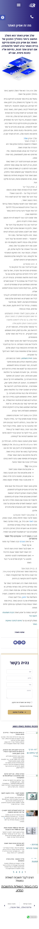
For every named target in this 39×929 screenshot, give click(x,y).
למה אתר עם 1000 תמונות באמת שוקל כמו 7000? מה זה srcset (14, 828)
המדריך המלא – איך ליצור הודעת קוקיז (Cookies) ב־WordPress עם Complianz (13, 775)
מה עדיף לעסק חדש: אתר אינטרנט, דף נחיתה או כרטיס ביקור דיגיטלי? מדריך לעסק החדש (13, 751)
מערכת (22, 541)
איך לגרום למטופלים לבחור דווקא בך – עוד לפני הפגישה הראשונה (12, 811)
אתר (26, 138)
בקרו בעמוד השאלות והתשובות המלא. (19, 888)
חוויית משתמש (27, 358)
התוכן (24, 597)
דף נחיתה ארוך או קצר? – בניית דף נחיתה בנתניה (13, 733)
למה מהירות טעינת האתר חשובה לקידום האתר (14, 844)
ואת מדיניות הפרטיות (26, 706)
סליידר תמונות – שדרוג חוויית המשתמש (15, 860)
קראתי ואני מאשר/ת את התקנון (21, 702)
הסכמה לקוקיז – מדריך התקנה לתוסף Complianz (12, 794)
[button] (2, 17)
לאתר (31, 521)
